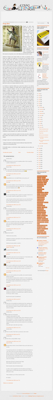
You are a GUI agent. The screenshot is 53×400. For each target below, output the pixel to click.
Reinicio (39, 265)
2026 (39, 93)
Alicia (7, 262)
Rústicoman (39, 214)
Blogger (47, 270)
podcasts (45, 182)
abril (40, 123)
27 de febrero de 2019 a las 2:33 (13, 380)
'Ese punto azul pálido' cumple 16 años (42, 260)
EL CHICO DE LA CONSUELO (41, 264)
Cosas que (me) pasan (26, 393)
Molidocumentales (40, 184)
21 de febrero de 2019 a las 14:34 (13, 173)
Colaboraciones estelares (41, 210)
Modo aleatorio (45, 181)
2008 (39, 168)
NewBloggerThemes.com (32, 396)
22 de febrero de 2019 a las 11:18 (13, 261)
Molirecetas (39, 218)
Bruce (45, 184)
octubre (40, 111)
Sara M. (7, 272)
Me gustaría (46, 202)
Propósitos (43, 214)
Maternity (43, 179)
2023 (39, 97)
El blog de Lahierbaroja (42, 247)
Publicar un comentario (8, 383)
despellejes (46, 192)
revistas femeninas (40, 232)
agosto (40, 115)
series (45, 232)
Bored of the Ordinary (42, 254)
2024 (39, 95)
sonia (7, 175)
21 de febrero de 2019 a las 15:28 (13, 190)
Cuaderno (38, 215)
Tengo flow (6, 23)
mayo (40, 121)
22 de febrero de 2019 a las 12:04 (13, 270)
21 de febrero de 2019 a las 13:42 (13, 165)
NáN (7, 254)
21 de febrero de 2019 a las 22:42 (13, 228)
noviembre (41, 109)
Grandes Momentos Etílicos (41, 195)
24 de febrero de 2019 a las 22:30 (13, 341)
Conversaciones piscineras (41, 212)
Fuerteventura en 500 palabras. (42, 225)
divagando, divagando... (42, 240)
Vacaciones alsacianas (44, 220)
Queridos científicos (40, 200)
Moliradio (38, 220)
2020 (39, 103)
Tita (7, 286)
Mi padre (38, 194)
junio (40, 119)
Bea (7, 192)
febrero (40, 127)
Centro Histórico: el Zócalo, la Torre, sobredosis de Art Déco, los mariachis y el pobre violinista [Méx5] (43, 243)
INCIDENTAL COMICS (42, 252)
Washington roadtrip (40, 192)
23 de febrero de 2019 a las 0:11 (13, 334)
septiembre (41, 113)
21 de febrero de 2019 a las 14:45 (13, 180)
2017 (39, 150)
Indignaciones (39, 181)
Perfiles (47, 179)
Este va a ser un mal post (43, 135)
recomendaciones (40, 182)
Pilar (7, 182)
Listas (44, 217)
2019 (39, 105)
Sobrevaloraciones (45, 218)
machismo (46, 222)
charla (38, 230)
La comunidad (39, 190)
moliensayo (39, 207)
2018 (39, 148)
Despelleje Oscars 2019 (43, 131)
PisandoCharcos (40, 204)
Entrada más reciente (7, 152)
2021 (39, 101)
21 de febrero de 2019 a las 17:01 (13, 204)
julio (40, 117)
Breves (38, 223)
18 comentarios (30, 22)
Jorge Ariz (8, 342)
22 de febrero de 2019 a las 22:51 (13, 327)
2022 (39, 99)
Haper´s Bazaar (39, 227)
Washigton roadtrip (45, 228)
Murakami (39, 228)
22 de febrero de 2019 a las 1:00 (13, 245)
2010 (39, 164)
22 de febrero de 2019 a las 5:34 (13, 252)
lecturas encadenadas (40, 222)
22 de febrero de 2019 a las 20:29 (13, 310)
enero (40, 146)
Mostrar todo (47, 267)
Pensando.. (39, 177)
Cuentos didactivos (44, 215)
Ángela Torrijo (9, 247)
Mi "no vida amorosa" (40, 199)
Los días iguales (44, 207)
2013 (39, 158)
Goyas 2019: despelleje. (43, 143)
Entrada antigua (30, 152)
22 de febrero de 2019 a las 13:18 (13, 285)
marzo (40, 125)
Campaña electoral (40, 202)
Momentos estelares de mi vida (20, 22)
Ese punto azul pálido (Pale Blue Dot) (42, 257)
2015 (39, 154)
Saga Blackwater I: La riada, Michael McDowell (43, 249)
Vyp (7, 218)
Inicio (19, 152)
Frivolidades (39, 179)
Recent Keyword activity (41, 205)
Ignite (44, 227)
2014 (39, 156)
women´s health (43, 233)
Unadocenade (39, 187)
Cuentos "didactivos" (40, 189)
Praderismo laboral (40, 209)
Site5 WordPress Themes (17, 396)
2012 (39, 160)
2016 (39, 152)
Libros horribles (39, 217)
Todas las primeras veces (43, 129)
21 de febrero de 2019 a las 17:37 (13, 217)
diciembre (41, 107)
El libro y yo (43, 177)
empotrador (42, 230)
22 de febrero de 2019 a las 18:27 (13, 299)
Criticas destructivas (40, 186)
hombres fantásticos (44, 194)
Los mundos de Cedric (40, 197)
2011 (39, 162)
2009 (39, 166)
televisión (38, 233)
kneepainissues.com (40, 396)
